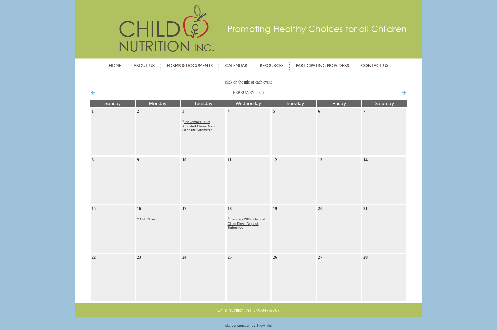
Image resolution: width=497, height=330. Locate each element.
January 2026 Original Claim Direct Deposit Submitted (246, 223)
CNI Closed (148, 219)
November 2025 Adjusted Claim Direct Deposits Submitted (198, 126)
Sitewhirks (264, 325)
